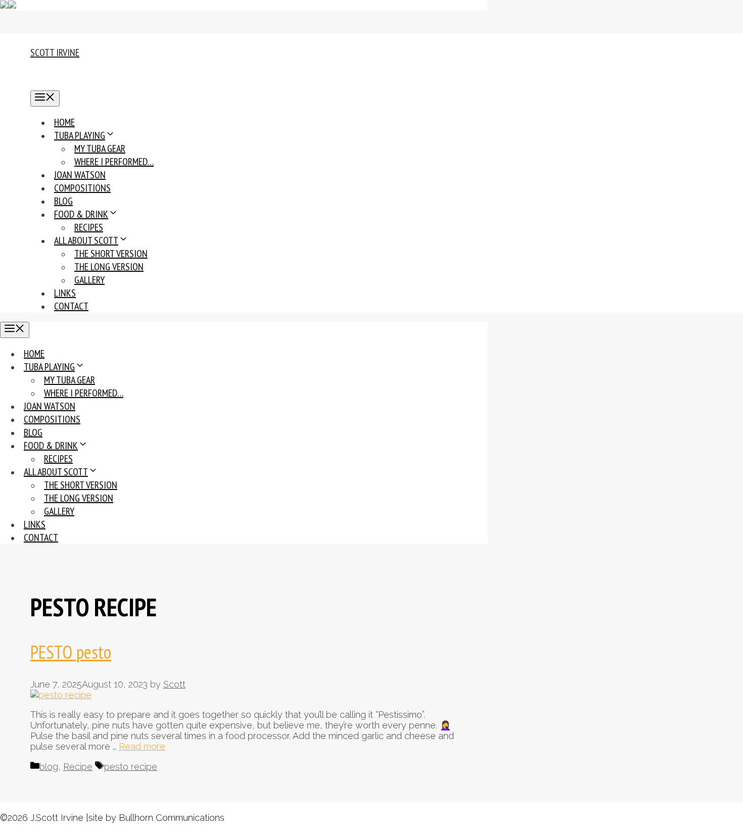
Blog (63, 201)
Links (65, 293)
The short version (111, 253)
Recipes (88, 227)
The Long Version (109, 266)
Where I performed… (114, 161)
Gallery (89, 279)
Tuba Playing (79, 135)
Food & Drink (81, 214)
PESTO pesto (70, 652)
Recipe (77, 766)
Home (64, 122)
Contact (71, 306)
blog (48, 766)
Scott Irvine (54, 52)
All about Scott (86, 240)
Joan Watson (80, 174)
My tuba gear (99, 148)
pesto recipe (130, 766)
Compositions (82, 187)
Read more (142, 746)
